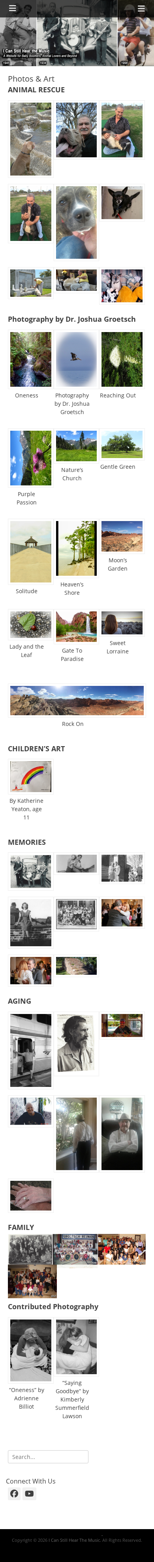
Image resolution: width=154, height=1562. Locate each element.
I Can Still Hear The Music (74, 1540)
